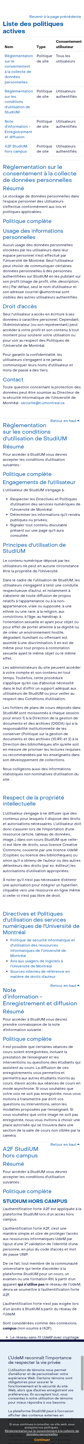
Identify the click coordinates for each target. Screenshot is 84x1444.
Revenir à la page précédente (55, 16)
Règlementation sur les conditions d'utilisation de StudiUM (19, 102)
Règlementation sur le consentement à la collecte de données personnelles (42, 1432)
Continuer (42, 1440)
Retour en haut (63, 421)
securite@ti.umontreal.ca (42, 403)
